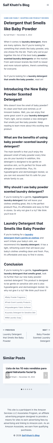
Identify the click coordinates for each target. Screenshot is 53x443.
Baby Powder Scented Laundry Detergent (41, 335)
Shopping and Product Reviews (34, 18)
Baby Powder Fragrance (15, 297)
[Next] (45, 375)
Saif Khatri (10, 35)
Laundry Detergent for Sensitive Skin (20, 313)
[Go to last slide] (7, 375)
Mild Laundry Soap (13, 318)
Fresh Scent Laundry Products (17, 302)
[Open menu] (47, 5)
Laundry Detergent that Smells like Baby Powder (13, 335)
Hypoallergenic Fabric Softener (18, 307)
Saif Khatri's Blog (31, 435)
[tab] (21, 389)
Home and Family (11, 18)
